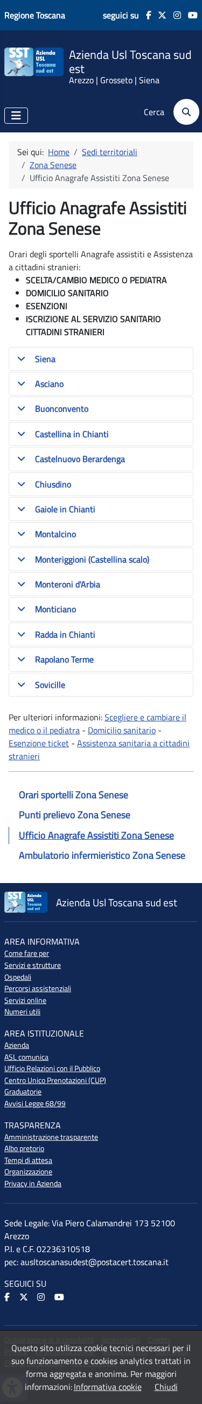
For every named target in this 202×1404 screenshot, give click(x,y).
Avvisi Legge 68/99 (35, 1103)
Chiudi (166, 1386)
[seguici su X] (159, 15)
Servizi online (25, 1000)
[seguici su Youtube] (189, 15)
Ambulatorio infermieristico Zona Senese (102, 855)
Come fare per (26, 953)
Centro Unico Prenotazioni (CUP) (55, 1080)
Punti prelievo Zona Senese (74, 814)
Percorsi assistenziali (37, 988)
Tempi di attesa (28, 1160)
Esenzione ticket (39, 743)
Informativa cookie (108, 1386)
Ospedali (17, 977)
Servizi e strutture (32, 965)
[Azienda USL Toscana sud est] (34, 61)
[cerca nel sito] (182, 111)
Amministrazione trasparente (51, 1137)
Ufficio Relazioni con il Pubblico (52, 1068)
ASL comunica (26, 1057)
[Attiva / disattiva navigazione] (16, 116)
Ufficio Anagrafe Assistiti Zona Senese (96, 835)
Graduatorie (22, 1092)
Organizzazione (28, 1172)
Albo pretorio (24, 1148)
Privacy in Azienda (32, 1183)
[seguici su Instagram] (173, 15)
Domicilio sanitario (122, 730)
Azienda (16, 1045)
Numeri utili (22, 1012)
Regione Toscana (34, 15)
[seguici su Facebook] (145, 15)
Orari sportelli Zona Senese (73, 794)
